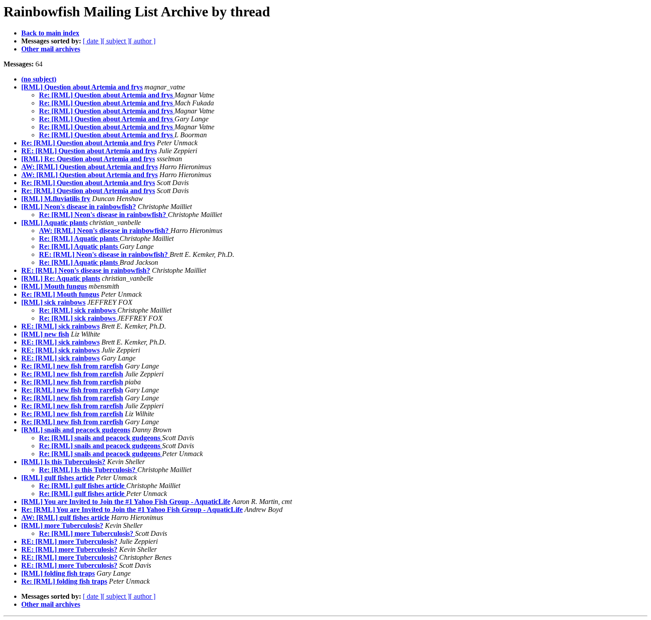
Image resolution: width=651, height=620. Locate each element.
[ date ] (92, 41)
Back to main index (50, 33)
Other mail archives (50, 49)
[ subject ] (116, 41)
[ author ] (142, 41)
